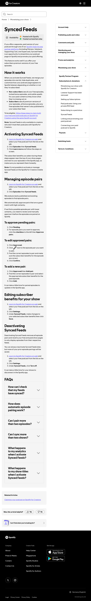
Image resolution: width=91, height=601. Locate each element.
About (7, 550)
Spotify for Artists (33, 566)
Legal (7, 597)
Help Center (31, 550)
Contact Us (9, 566)
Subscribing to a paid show (71, 110)
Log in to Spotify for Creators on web (23, 139)
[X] (8, 580)
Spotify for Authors (33, 571)
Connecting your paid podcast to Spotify (69, 126)
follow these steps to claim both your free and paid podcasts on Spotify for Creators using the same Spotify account (22, 115)
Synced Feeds (66, 114)
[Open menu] (84, 3)
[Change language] (80, 3)
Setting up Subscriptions (70, 99)
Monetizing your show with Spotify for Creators (71, 87)
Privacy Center (15, 597)
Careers (8, 560)
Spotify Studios (32, 560)
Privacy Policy (26, 597)
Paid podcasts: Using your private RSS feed (71, 104)
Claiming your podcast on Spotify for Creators (22, 499)
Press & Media (11, 555)
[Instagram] (15, 580)
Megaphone (31, 555)
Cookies (34, 597)
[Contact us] (43, 523)
